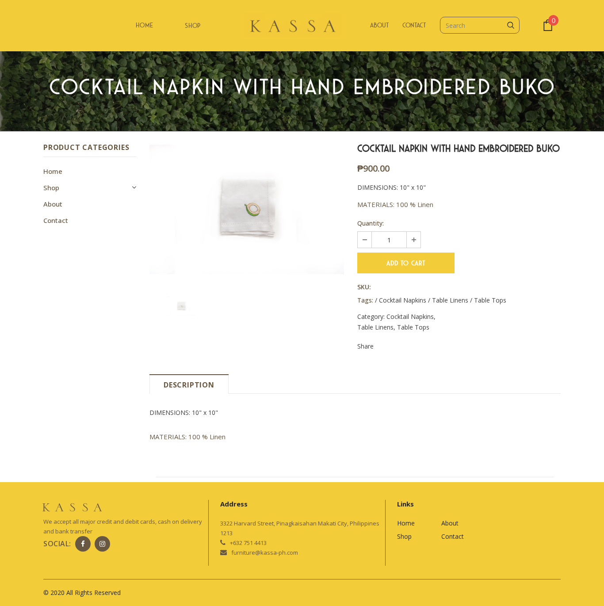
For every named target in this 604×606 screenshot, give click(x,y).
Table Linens (375, 327)
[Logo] (302, 26)
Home (144, 25)
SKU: (364, 287)
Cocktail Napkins (410, 316)
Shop (193, 25)
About (379, 25)
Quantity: (370, 223)
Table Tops (413, 327)
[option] (246, 209)
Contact (414, 25)
